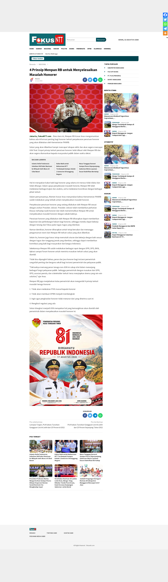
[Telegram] (165, 28)
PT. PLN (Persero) (114, 76)
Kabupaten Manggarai (116, 68)
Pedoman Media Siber (37, 536)
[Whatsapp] (165, 24)
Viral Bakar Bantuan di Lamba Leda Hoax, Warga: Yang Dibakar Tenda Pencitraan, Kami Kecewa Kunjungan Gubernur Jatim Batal (66, 483)
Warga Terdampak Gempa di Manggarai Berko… (123, 125)
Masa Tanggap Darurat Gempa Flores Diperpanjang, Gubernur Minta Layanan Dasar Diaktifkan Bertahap (90, 457)
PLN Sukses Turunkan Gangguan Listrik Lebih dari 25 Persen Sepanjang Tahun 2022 (85, 425)
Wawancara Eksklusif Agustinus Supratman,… (116, 117)
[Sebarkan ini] (85, 80)
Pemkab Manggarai (114, 84)
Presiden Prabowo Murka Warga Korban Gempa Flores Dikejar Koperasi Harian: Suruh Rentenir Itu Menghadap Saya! (40, 483)
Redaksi (32, 533)
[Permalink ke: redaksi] (31, 79)
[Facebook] (165, 15)
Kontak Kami (68, 533)
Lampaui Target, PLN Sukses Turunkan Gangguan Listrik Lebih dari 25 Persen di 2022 (47, 425)
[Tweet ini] (90, 80)
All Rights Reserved (79, 545)
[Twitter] (165, 19)
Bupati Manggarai (114, 80)
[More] (165, 33)
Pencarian (101, 40)
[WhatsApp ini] (100, 80)
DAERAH (106, 114)
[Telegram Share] (95, 80)
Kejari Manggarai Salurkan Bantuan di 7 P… (122, 236)
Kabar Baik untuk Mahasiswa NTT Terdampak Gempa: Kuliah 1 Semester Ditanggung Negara (65, 169)
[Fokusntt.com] (47, 39)
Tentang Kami (52, 533)
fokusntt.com (90, 545)
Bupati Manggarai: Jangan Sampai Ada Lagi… (122, 134)
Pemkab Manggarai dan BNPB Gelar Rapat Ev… (123, 227)
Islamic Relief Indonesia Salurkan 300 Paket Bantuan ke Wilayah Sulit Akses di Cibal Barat (40, 457)
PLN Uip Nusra (113, 72)
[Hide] (167, 38)
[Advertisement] (68, 16)
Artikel (114, 233)
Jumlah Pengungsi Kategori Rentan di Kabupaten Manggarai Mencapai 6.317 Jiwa (90, 482)
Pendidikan (116, 122)
